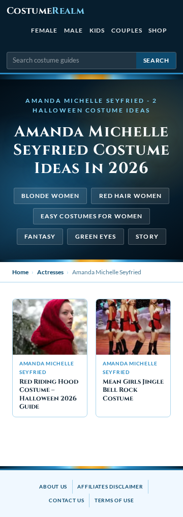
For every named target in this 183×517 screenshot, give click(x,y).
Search (156, 60)
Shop (157, 30)
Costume (45, 11)
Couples (126, 30)
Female (44, 30)
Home (20, 272)
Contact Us (66, 500)
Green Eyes (95, 236)
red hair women (130, 195)
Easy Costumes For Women (91, 216)
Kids (97, 30)
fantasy (39, 236)
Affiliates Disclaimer (110, 486)
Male (73, 30)
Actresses (50, 272)
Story (147, 236)
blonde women (50, 195)
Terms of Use (114, 500)
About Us (53, 486)
